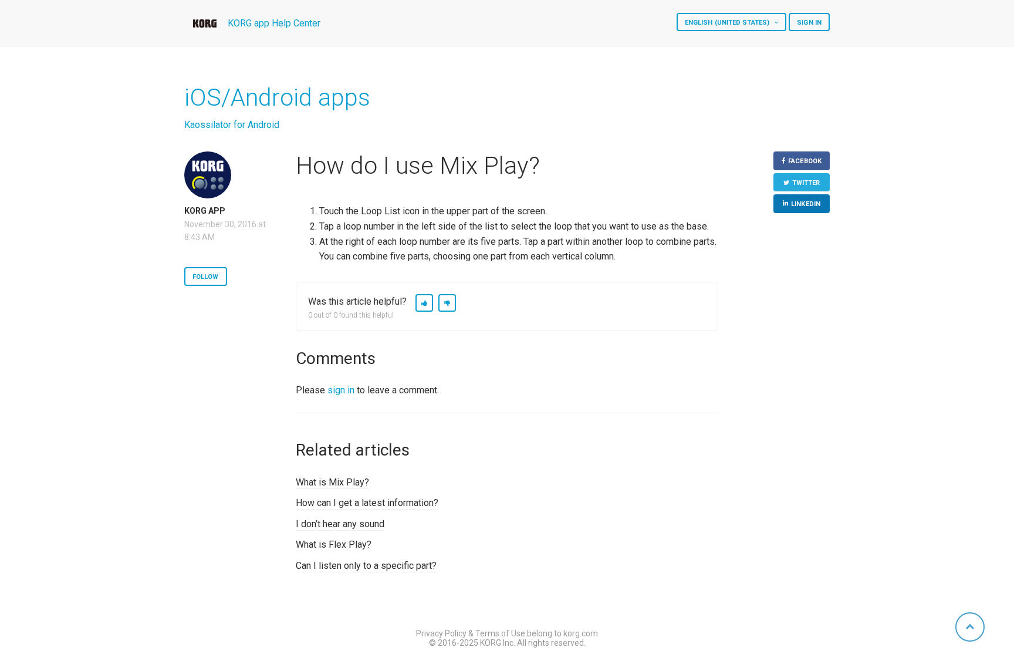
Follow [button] (205, 277)
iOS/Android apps (277, 97)
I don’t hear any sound (340, 524)
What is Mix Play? (332, 482)
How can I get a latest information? (367, 502)
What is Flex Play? (333, 544)
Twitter (806, 183)
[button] (424, 303)
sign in (340, 390)
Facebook (805, 161)
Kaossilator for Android (231, 124)
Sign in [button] (809, 22)
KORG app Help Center (274, 23)
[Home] (204, 23)
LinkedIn (805, 204)
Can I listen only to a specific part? (366, 565)
